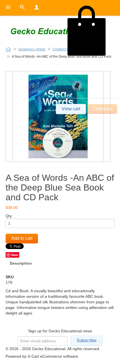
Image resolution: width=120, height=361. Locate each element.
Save (14, 255)
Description (21, 263)
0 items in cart (68, 81)
